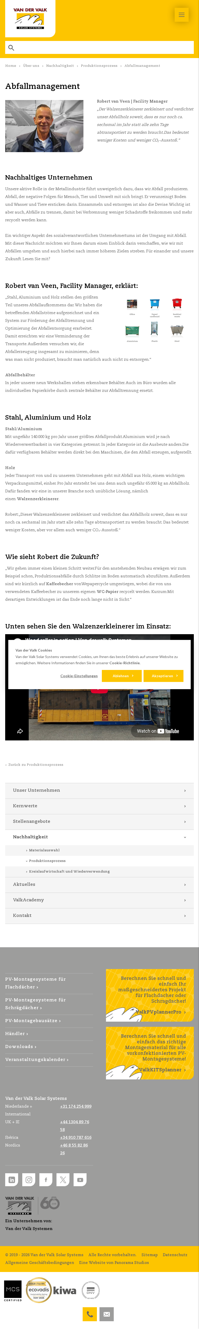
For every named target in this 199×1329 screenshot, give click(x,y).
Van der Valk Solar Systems (30, 18)
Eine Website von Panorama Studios (114, 1263)
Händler (15, 1034)
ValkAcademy (28, 900)
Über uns (31, 66)
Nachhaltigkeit (60, 66)
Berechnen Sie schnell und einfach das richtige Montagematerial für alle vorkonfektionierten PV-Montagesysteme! (153, 1053)
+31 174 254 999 (90, 1311)
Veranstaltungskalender (35, 1060)
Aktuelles (24, 884)
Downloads (19, 1047)
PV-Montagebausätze (31, 1021)
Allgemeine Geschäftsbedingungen (39, 1263)
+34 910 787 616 (75, 1138)
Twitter (62, 1179)
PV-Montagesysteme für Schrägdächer (35, 1004)
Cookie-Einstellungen (79, 676)
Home (10, 66)
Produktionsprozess (99, 66)
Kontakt (22, 916)
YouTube (80, 1179)
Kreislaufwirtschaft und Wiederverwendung (69, 871)
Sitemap (149, 1255)
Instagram (28, 1179)
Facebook (45, 1179)
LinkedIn (11, 1179)
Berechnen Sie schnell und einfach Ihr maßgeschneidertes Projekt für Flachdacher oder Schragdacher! (152, 995)
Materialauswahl (44, 850)
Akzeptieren (162, 676)
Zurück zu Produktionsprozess (35, 765)
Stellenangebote (31, 821)
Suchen (11, 47)
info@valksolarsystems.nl (107, 1311)
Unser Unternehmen (36, 790)
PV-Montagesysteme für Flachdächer (35, 983)
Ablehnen (121, 676)
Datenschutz (175, 1255)
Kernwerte (25, 806)
